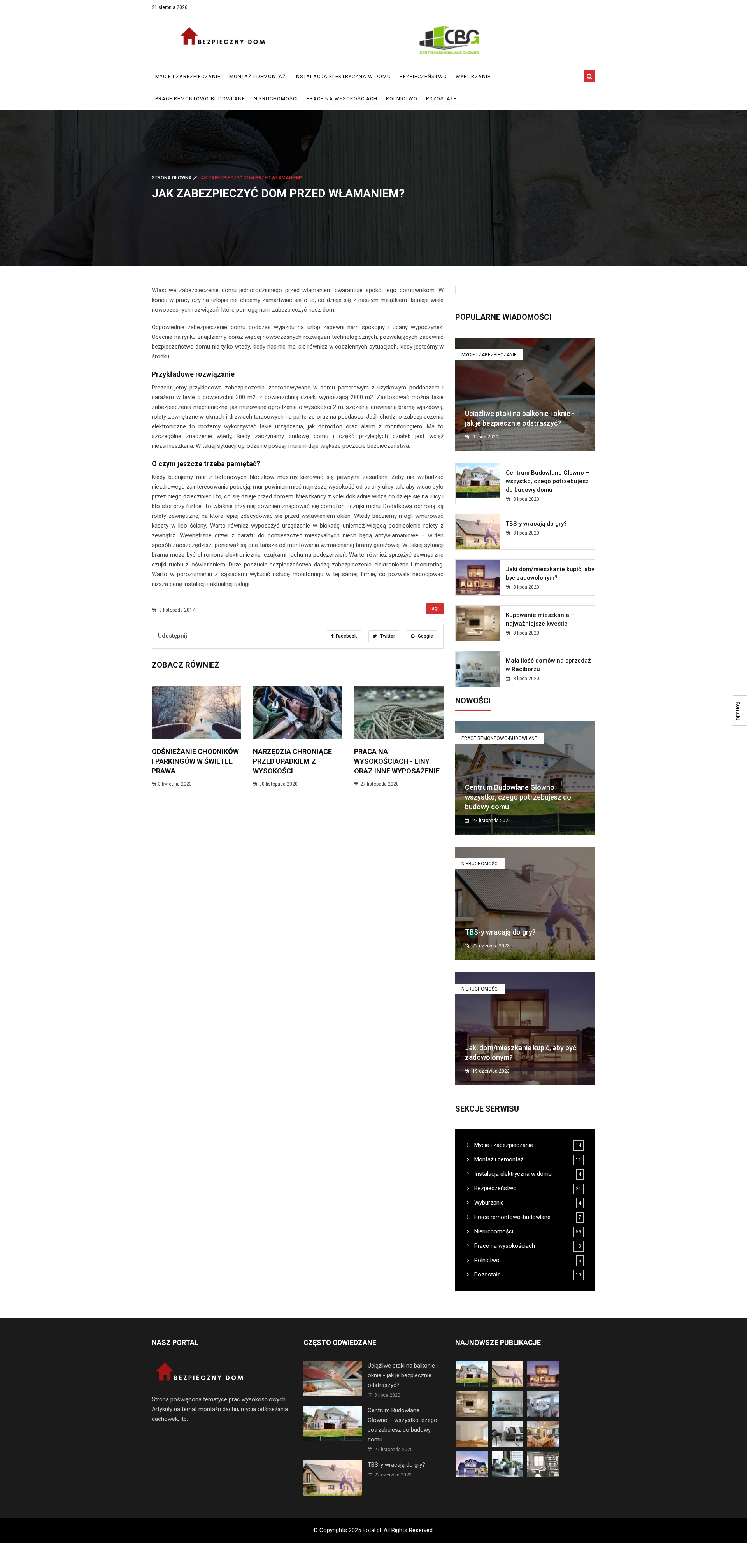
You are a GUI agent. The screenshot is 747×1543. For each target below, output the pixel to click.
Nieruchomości (276, 99)
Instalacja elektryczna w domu (343, 76)
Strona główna (172, 178)
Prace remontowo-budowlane (200, 99)
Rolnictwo (401, 99)
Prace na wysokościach (342, 99)
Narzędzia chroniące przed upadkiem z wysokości (292, 761)
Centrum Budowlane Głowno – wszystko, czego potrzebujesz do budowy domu (547, 481)
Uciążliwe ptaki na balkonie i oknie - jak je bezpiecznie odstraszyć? (403, 1375)
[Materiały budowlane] (449, 40)
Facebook (346, 636)
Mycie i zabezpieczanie (188, 76)
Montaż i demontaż (257, 76)
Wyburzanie (473, 76)
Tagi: (435, 608)
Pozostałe (441, 99)
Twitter (387, 636)
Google (425, 636)
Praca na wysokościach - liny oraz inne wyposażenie (397, 761)
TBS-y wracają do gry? (536, 523)
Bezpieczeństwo (423, 76)
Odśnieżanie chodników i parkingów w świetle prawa (195, 761)
